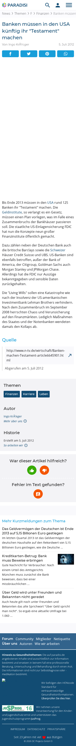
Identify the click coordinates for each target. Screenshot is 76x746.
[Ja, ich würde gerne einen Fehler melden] (38, 494)
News (6, 13)
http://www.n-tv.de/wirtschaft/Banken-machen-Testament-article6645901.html (35, 355)
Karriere (28, 394)
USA (50, 202)
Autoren (26, 643)
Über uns (9, 644)
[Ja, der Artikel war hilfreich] (31, 470)
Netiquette (62, 639)
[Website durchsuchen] (48, 5)
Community (24, 639)
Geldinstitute (12, 212)
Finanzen (42, 13)
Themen (20, 13)
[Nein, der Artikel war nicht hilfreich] (44, 470)
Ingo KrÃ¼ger (13, 416)
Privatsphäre (56, 729)
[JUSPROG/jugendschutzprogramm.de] (18, 708)
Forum (7, 639)
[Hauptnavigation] (69, 5)
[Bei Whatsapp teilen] (65, 53)
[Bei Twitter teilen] (28, 53)
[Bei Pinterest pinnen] (47, 53)
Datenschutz (36, 729)
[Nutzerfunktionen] (58, 5)
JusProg (35, 718)
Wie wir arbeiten (47, 643)
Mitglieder (43, 639)
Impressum (18, 729)
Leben (44, 394)
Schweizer (57, 250)
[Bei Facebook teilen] (10, 53)
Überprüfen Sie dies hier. (56, 698)
